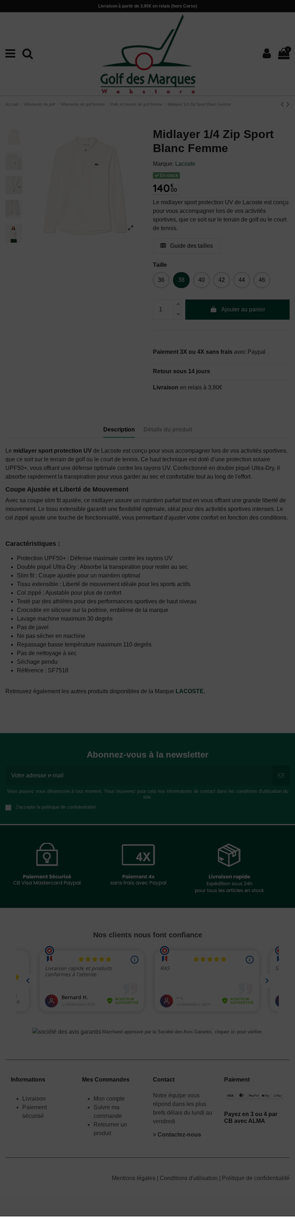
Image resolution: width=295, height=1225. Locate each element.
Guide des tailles (191, 246)
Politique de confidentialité (256, 1178)
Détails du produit (168, 429)
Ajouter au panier (243, 309)
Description (119, 429)
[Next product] (288, 104)
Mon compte (109, 1099)
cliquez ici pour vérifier (238, 1031)
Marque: (163, 164)
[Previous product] (283, 104)
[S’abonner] (281, 775)
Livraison (34, 1099)
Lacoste (185, 164)
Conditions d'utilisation (189, 1178)
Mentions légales (134, 1178)
